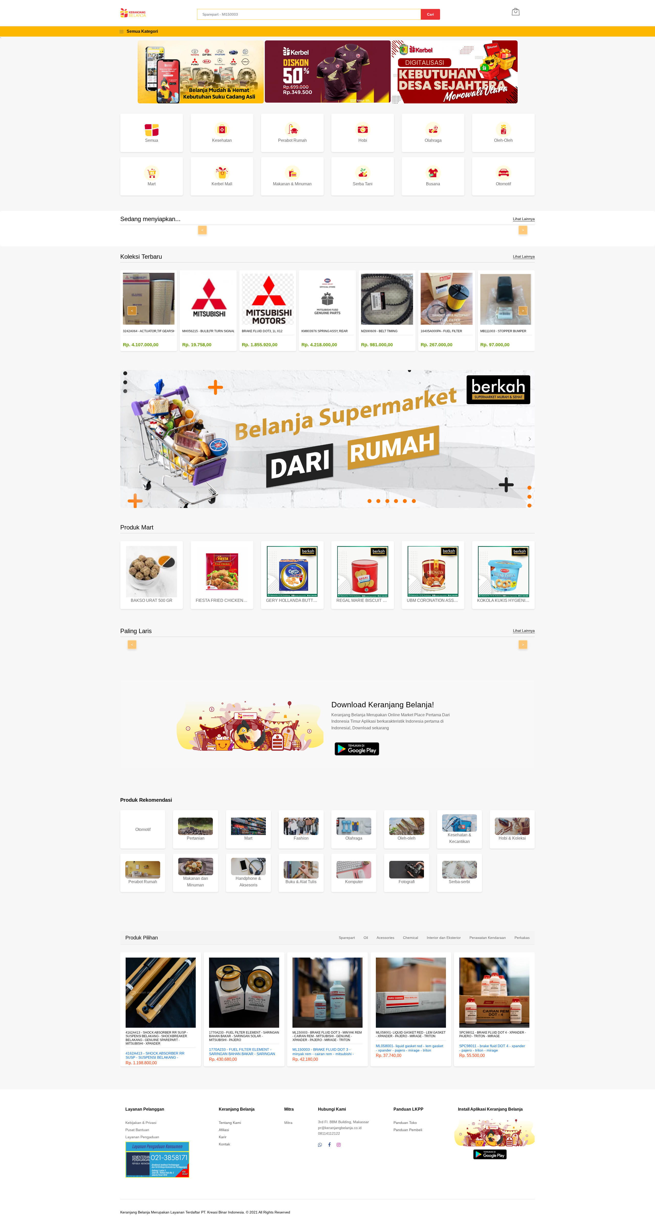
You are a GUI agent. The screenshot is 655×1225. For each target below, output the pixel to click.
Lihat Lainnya (524, 219)
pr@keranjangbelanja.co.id (340, 1128)
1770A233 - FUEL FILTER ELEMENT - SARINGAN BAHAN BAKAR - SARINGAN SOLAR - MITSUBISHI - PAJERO (161, 1036)
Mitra (288, 1123)
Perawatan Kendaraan (488, 938)
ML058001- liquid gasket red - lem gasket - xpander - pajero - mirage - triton (327, 1034)
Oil (366, 938)
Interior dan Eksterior (444, 938)
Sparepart (347, 938)
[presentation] (125, 439)
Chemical (410, 938)
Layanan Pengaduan (142, 1137)
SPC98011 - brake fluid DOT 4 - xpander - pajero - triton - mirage (409, 1034)
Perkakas (522, 938)
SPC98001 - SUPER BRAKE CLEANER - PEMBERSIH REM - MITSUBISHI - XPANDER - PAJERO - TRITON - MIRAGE (491, 1036)
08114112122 (329, 1133)
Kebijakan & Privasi (140, 1123)
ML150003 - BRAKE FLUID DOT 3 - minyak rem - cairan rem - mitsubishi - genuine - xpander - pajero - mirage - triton (243, 1036)
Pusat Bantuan (137, 1130)
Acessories (385, 938)
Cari (430, 14)
